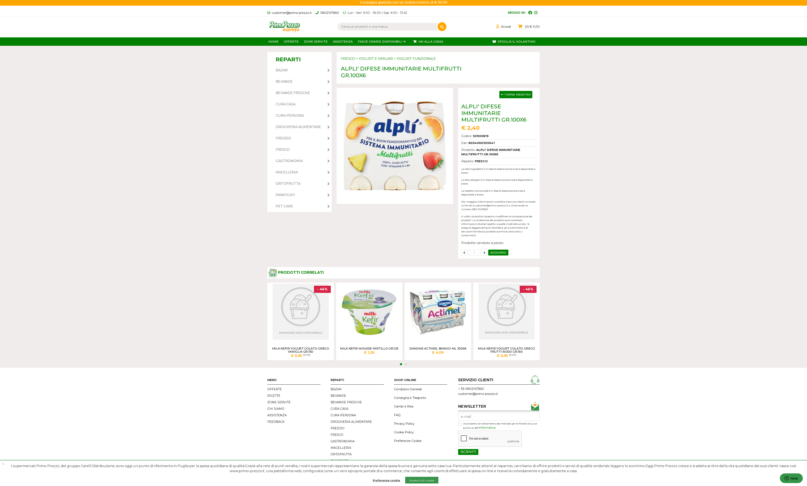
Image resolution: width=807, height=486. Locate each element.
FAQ (397, 415)
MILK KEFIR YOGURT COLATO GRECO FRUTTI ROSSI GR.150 (506, 350)
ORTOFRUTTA (341, 454)
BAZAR (336, 389)
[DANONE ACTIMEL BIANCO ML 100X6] (438, 312)
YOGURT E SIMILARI (376, 59)
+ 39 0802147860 (471, 389)
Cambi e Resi (403, 406)
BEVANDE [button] (284, 82)
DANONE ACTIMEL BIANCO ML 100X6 (437, 348)
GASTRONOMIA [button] (289, 161)
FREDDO (337, 428)
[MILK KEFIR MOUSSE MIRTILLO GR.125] (369, 312)
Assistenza (343, 41)
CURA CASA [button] (285, 104)
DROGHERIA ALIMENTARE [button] (298, 127)
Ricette (273, 396)
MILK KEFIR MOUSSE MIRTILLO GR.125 (369, 348)
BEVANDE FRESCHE (346, 402)
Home (273, 41)
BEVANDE (338, 396)
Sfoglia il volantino (516, 41)
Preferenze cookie (386, 480)
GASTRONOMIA (343, 441)
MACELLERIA (341, 448)
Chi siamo (275, 409)
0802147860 (329, 13)
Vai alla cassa (430, 41)
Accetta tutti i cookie (421, 480)
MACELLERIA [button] (287, 172)
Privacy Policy (404, 424)
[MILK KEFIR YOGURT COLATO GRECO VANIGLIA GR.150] (301, 312)
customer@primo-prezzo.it (292, 13)
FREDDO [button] (283, 138)
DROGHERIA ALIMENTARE (351, 422)
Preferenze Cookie (408, 441)
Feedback (276, 422)
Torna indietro (517, 94)
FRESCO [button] (283, 150)
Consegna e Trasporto (410, 398)
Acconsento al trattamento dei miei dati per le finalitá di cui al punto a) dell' (500, 426)
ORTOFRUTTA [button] (288, 184)
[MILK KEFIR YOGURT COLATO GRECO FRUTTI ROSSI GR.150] (507, 312)
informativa (487, 428)
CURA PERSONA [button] (290, 116)
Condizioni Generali (408, 389)
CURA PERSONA (343, 415)
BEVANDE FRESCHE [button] (293, 93)
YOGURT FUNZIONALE (416, 59)
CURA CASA (339, 409)
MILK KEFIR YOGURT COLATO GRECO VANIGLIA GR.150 (300, 350)
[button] (503, 27)
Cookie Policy (404, 432)
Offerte (291, 41)
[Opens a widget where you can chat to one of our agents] (791, 478)
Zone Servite (316, 41)
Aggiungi (498, 252)
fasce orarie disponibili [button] (380, 41)
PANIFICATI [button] (285, 195)
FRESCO (348, 59)
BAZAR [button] (282, 70)
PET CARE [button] (284, 206)
